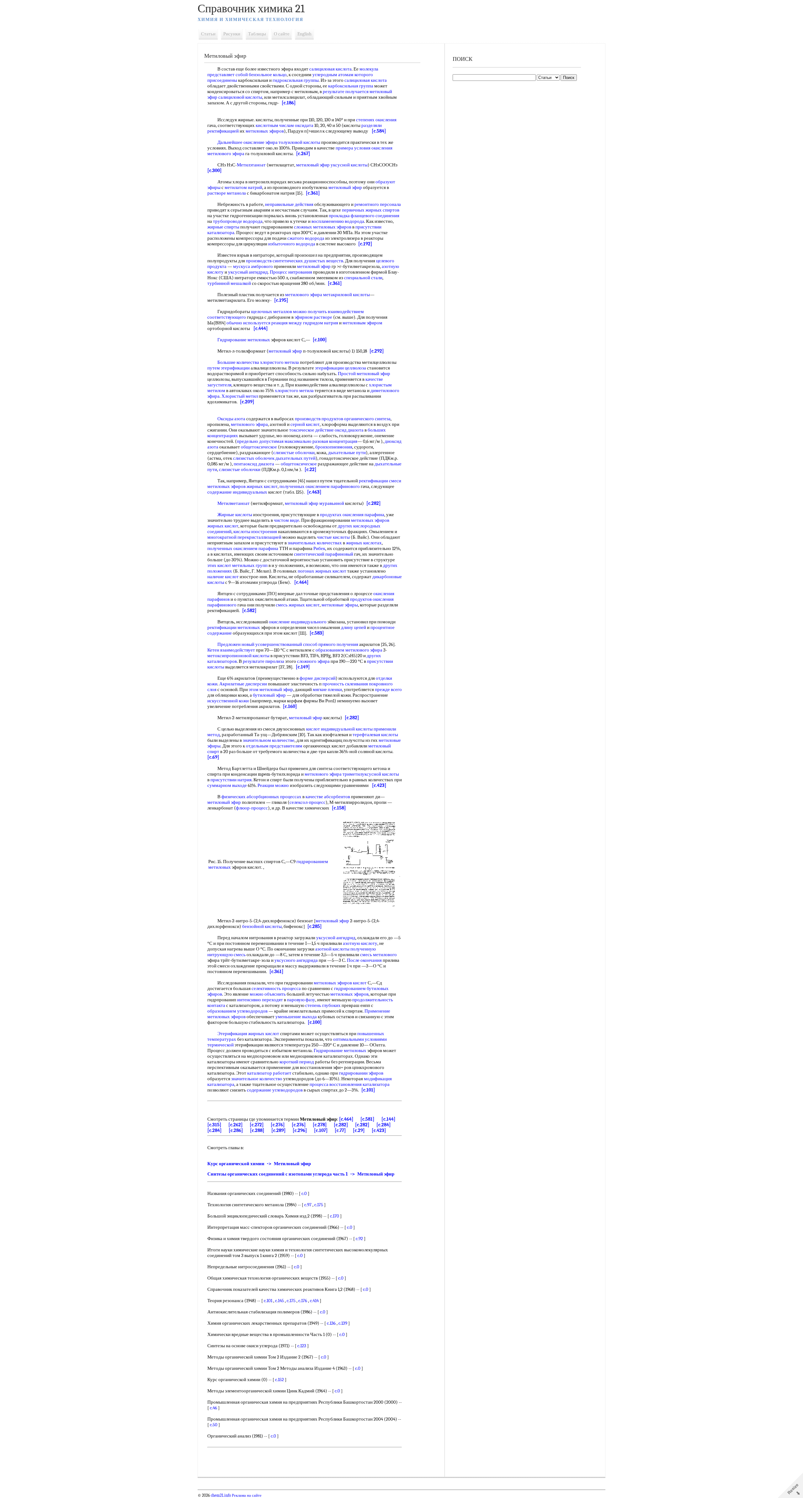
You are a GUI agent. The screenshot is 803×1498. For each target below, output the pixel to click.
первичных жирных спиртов (370, 210)
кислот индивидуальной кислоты (339, 729)
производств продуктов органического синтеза (343, 419)
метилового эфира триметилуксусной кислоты (352, 774)
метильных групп (250, 565)
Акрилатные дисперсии (243, 684)
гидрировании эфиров (361, 1073)
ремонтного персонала (377, 204)
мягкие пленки (327, 689)
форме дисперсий (318, 678)
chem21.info (221, 1495)
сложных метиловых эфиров (322, 227)
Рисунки (231, 34)
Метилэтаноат (251, 165)
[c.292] (377, 351)
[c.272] (257, 1125)
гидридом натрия (320, 323)
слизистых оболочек (253, 458)
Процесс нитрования (291, 272)
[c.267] (303, 153)
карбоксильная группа (350, 86)
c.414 (314, 1300)
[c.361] (313, 193)
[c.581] (367, 1119)
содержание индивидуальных (237, 492)
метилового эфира (249, 424)
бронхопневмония (333, 447)
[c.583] (317, 633)
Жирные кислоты (234, 514)
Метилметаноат (233, 503)
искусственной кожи (228, 701)
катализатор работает (269, 1073)
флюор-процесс (252, 808)
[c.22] (310, 469)
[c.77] (340, 1130)
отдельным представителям (274, 746)
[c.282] (373, 503)
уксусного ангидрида (296, 960)
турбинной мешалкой (229, 283)
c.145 (279, 1300)
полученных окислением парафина (242, 548)
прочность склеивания (345, 684)
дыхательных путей (295, 458)
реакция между (286, 323)
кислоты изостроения (255, 531)
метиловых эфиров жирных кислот (242, 486)
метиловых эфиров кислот (340, 983)
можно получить (310, 311)
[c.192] (365, 244)
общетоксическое (259, 447)
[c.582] (249, 610)
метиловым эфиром (362, 323)
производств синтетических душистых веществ (294, 261)
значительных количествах (315, 543)
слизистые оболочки (294, 452)
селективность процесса (276, 988)
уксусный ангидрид (248, 272)
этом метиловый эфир (271, 689)
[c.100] (320, 340)
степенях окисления (376, 120)
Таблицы (257, 34)
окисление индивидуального (298, 622)
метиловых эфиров (265, 131)
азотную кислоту (360, 943)
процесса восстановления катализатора (350, 1084)
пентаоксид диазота (254, 464)
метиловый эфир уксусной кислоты (332, 165)
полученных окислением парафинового (319, 486)
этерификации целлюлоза (340, 368)
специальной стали (363, 277)
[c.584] (379, 131)
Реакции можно (273, 785)
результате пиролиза (263, 661)
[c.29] (359, 1130)
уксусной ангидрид (335, 937)
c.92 (359, 1238)
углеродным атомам (333, 74)
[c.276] (278, 1125)
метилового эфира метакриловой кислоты (327, 294)
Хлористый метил (239, 396)
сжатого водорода (305, 238)
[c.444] (260, 328)
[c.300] (214, 170)
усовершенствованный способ (286, 644)
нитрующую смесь (226, 954)
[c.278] (320, 1125)
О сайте (282, 34)
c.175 (318, 1204)
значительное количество (256, 1079)
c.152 (279, 1379)
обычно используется (248, 323)
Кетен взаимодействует (231, 650)
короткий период (296, 1062)
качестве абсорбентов (328, 796)
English (304, 34)
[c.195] (281, 300)
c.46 (213, 1408)
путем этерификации (228, 368)
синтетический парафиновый (323, 554)
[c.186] (289, 103)
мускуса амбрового (253, 266)
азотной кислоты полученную (345, 949)
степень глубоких (323, 1005)
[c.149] (303, 667)
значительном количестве (269, 740)
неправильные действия (289, 204)
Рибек (319, 548)
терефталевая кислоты (375, 734)
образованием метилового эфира (349, 650)
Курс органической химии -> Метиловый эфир (259, 1163)
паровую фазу (301, 1000)
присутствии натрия (231, 780)
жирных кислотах (364, 543)
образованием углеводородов (237, 1011)
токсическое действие (311, 430)
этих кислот (219, 565)
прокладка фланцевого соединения (364, 215)
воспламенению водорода (337, 221)
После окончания (364, 960)
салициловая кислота (330, 69)
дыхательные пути (347, 452)
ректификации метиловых (233, 627)
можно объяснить (268, 994)
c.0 (304, 1193)
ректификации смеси (380, 481)
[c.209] (247, 402)
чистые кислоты (333, 537)
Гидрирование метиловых (243, 340)
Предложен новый (235, 644)
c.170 (334, 1216)
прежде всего (388, 689)
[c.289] (278, 1130)
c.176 (302, 1300)
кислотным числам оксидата (284, 125)
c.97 (307, 1204)
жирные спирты (223, 227)
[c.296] (300, 1130)
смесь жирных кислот (298, 605)
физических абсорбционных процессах (261, 796)
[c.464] (301, 582)
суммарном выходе (227, 785)
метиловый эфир (345, 187)
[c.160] (290, 706)
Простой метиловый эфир (364, 373)
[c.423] (379, 785)
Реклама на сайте (246, 1495)
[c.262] (235, 1125)
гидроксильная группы (296, 80)
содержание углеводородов (275, 1090)
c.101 (268, 1300)
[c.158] (339, 808)
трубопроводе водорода (238, 221)
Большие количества (238, 362)
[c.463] (314, 492)
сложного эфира (313, 661)
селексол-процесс (308, 802)
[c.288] (257, 1130)
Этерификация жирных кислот (248, 1033)
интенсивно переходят (260, 1000)
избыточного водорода (291, 244)
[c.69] (213, 757)
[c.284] (383, 1125)
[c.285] (314, 926)
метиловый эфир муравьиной (314, 503)
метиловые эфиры (340, 605)
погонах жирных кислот (322, 571)
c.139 (342, 1323)
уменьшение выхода (296, 1016)
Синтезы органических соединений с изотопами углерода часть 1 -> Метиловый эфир (300, 1174)
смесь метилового (378, 954)
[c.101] (368, 1090)
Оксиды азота (231, 419)
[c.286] (236, 1130)
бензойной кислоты (262, 926)
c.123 (301, 1346)
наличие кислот (223, 576)
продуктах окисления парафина (352, 514)
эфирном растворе (313, 317)
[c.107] (321, 1130)
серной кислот (305, 424)
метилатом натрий (243, 187)
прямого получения (338, 644)
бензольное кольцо (268, 74)
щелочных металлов (271, 311)
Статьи (208, 34)
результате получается (346, 91)
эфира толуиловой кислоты (292, 142)
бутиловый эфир (269, 695)
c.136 (331, 1323)
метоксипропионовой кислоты (238, 655)
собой (242, 74)
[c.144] (388, 1119)
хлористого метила (279, 362)
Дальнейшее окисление (240, 142)
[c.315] (214, 1125)
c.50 (213, 1424)
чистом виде (286, 520)
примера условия (353, 148)
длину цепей (353, 627)
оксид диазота (349, 430)
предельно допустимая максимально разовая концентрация (297, 441)
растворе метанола (226, 193)
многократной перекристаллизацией (244, 537)
